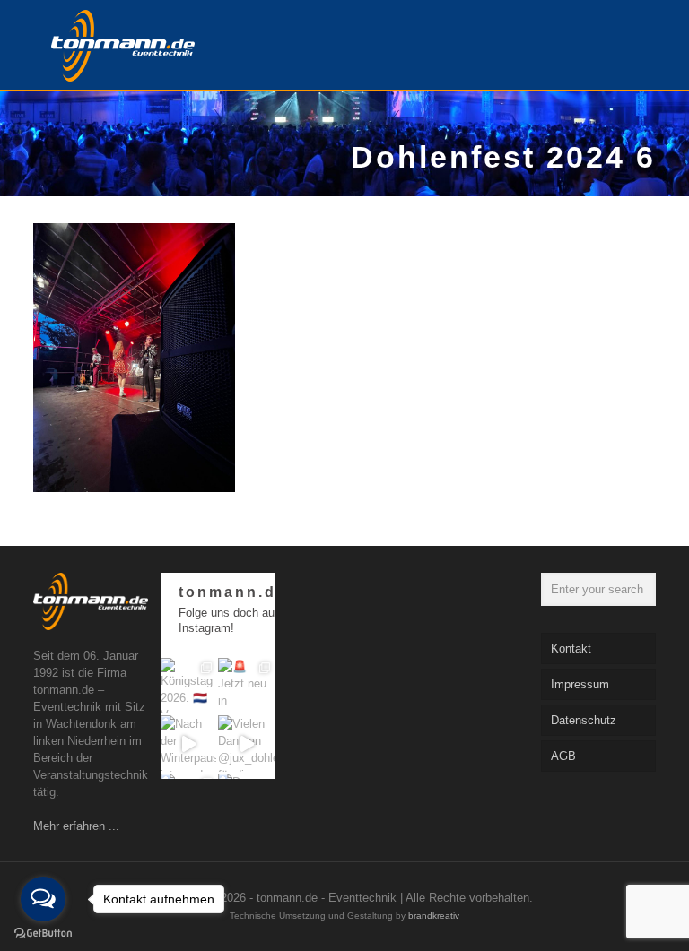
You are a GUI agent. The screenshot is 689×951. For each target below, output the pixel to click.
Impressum (580, 684)
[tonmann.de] (123, 45)
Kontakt (571, 648)
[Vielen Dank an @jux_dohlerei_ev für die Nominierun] (246, 743)
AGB (563, 756)
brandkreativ (433, 916)
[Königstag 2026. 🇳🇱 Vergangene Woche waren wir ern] (189, 686)
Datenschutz (583, 720)
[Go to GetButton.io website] (43, 933)
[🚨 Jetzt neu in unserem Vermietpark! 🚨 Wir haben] (246, 686)
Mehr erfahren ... (76, 826)
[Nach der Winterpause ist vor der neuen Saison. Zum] (189, 743)
